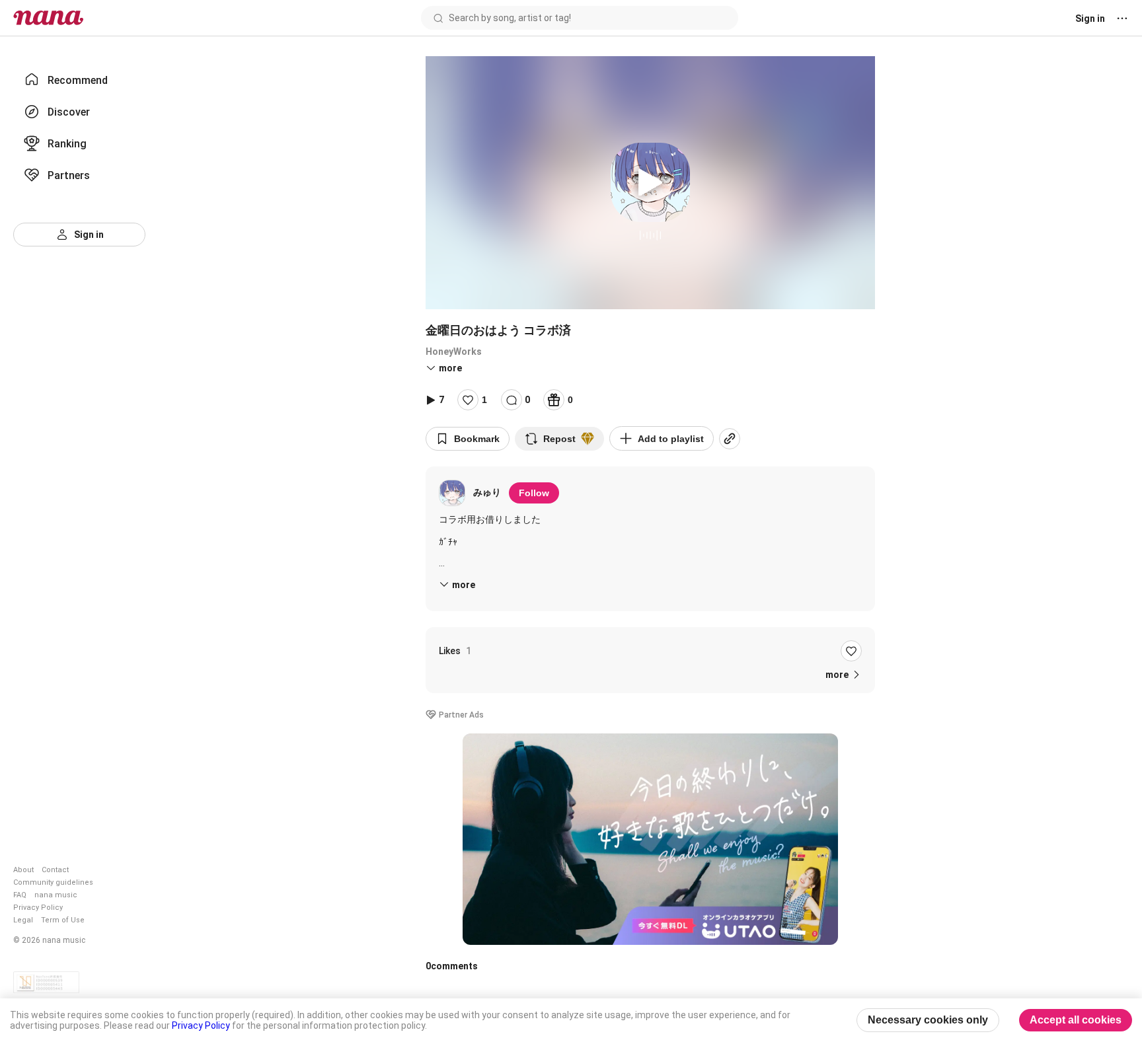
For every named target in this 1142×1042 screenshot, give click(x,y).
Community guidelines (53, 882)
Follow (534, 493)
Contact (55, 870)
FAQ (19, 895)
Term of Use (63, 920)
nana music (55, 895)
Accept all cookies (1076, 1019)
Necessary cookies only (928, 1019)
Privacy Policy (38, 907)
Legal (23, 920)
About (23, 870)
